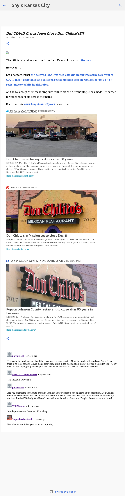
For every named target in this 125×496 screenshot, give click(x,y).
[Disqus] (62, 389)
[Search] (121, 5)
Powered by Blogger (64, 491)
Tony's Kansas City (29, 5)
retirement (85, 60)
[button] (8, 44)
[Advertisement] (62, 461)
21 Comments (28, 37)
